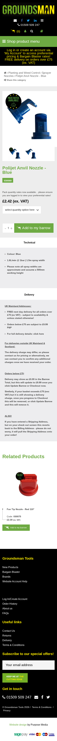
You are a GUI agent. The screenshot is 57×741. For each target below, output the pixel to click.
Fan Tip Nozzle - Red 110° (20, 509)
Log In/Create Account (14, 599)
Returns (6, 635)
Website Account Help (14, 581)
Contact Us (8, 631)
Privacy (6, 710)
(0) (18, 31)
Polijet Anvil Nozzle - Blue (31, 75)
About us (7, 608)
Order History (9, 603)
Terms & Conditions (13, 645)
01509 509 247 (30, 24)
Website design (18, 724)
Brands (6, 576)
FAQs (5, 613)
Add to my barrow (36, 228)
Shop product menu (23, 41)
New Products (10, 567)
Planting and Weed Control (24, 72)
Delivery (7, 640)
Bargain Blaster (11, 572)
